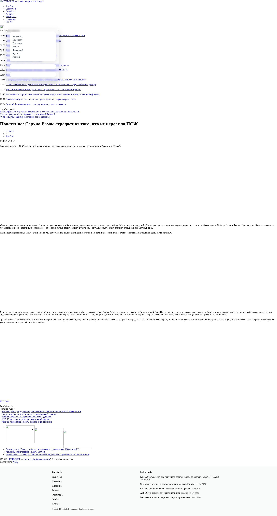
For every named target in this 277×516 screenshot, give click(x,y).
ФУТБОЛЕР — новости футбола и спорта (29, 459)
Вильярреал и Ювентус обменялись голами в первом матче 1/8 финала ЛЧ (42, 449)
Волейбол (10, 11)
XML (15, 462)
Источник (5, 401)
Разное (9, 21)
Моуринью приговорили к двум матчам (25, 452)
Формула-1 (11, 16)
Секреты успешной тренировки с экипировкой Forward (27, 114)
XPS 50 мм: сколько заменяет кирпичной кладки (25, 419)
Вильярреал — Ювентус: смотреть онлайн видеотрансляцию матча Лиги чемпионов (47, 454)
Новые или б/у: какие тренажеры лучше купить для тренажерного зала (41, 99)
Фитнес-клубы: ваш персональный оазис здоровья (24, 117)
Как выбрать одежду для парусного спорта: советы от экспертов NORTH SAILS (39, 111)
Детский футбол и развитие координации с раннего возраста (36, 104)
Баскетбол (11, 8)
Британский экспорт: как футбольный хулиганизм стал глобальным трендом (43, 89)
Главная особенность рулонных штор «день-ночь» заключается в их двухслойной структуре (51, 84)
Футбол (9, 6)
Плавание (10, 19)
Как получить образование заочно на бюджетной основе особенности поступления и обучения (52, 94)
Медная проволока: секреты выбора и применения (27, 422)
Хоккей (9, 14)
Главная (10, 131)
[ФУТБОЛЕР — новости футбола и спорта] (22, 1)
